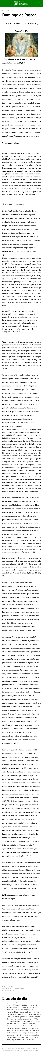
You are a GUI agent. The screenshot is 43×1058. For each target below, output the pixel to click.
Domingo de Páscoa (19, 15)
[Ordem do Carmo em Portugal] (21, 3)
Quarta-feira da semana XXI (16, 1003)
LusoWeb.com (33, 1050)
